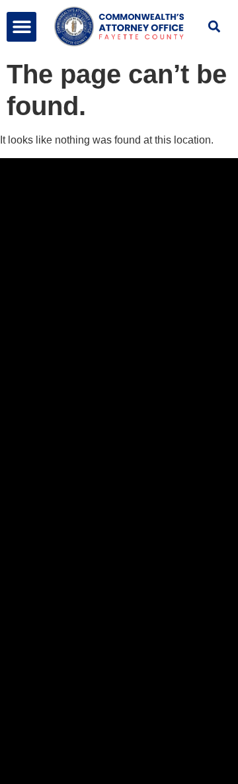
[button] (21, 27)
